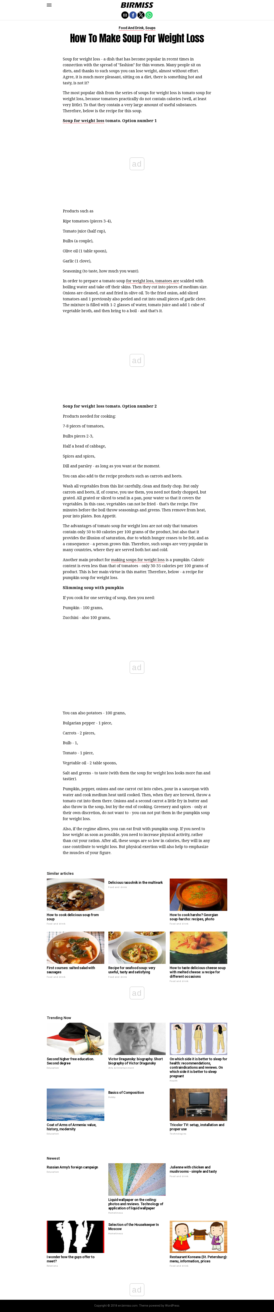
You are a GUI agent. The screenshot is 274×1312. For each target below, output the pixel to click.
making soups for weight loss (138, 559)
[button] (49, 5)
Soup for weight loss (83, 120)
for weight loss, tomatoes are (152, 280)
